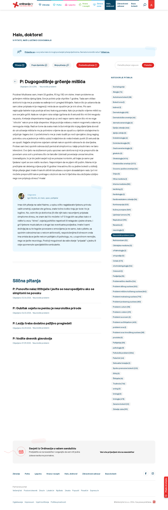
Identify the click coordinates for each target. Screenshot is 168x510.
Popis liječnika (37, 65)
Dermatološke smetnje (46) (124, 117)
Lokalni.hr (50, 490)
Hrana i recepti (53, 474)
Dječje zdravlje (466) (121, 128)
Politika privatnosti (58, 502)
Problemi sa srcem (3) (122, 317)
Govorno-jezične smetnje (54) (125, 169)
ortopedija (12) (118, 256)
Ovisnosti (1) (118, 271)
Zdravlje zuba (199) (120, 409)
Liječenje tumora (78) (121, 215)
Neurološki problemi (48, 87)
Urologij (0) (117, 394)
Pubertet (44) (118, 358)
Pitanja (18, 65)
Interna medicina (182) (121, 184)
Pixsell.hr (84, 490)
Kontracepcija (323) (121, 204)
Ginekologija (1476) (120, 158)
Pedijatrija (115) (118, 276)
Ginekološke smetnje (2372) (124, 163)
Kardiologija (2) (119, 194)
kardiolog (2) (118, 189)
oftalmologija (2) (119, 250)
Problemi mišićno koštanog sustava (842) (129, 291)
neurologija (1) (118, 230)
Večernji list (17, 490)
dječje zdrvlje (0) (119, 133)
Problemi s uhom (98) (121, 307)
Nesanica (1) (117, 225)
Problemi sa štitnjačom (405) (124, 322)
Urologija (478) (118, 399)
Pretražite (148, 65)
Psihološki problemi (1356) (123, 353)
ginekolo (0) (117, 153)
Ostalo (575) (118, 261)
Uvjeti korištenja (42, 502)
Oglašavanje (18, 502)
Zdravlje (46, 5)
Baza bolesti (110, 474)
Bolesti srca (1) (118, 102)
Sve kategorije (119, 87)
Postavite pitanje (86, 65)
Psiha (59, 5)
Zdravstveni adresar (91, 474)
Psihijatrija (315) (119, 343)
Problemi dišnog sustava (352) (125, 286)
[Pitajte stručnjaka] (166, 487)
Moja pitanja (60, 65)
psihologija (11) (118, 348)
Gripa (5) (116, 174)
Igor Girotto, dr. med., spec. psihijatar (42, 198)
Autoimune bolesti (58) (122, 97)
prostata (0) (118, 337)
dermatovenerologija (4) (123, 123)
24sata (67, 490)
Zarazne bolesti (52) (121, 404)
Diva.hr (42, 490)
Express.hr (94, 490)
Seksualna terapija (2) (121, 363)
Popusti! (75, 490)
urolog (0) (117, 389)
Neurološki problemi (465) (123, 235)
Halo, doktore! (71, 474)
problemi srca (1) (119, 327)
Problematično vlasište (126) (124, 281)
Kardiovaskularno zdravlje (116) (125, 199)
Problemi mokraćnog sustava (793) (127, 297)
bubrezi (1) (117, 107)
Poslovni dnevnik (30, 490)
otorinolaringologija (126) (122, 266)
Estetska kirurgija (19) (121, 143)
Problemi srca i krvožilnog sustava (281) (128, 332)
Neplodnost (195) (120, 220)
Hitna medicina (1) (120, 179)
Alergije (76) (117, 92)
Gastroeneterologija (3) (122, 148)
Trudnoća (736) (119, 384)
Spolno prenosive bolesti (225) (125, 368)
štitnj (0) (116, 373)
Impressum (29, 502)
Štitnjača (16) (118, 378)
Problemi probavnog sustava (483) (127, 302)
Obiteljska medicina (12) (122, 245)
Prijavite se (30, 52)
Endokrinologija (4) (120, 138)
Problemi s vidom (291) (122, 312)
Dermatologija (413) (120, 112)
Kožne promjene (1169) (122, 210)
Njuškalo (59, 490)
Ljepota (72, 5)
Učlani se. (105, 52)
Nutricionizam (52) (120, 240)
